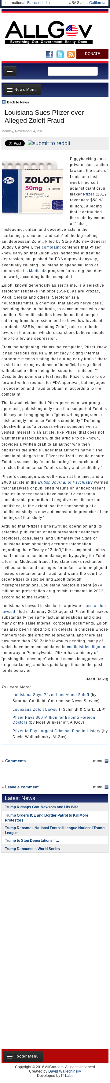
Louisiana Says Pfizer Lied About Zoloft (51, 695)
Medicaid (38, 271)
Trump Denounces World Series (32, 849)
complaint (51, 247)
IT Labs (67, 1075)
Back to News (18, 102)
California (97, 3)
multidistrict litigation (87, 647)
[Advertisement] (40, 897)
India (46, 3)
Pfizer (88, 194)
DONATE (92, 54)
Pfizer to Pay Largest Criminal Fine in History (57, 731)
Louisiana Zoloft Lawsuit (36, 709)
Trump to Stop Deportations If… (32, 840)
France (33, 3)
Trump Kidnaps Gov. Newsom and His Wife (42, 807)
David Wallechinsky (64, 1071)
